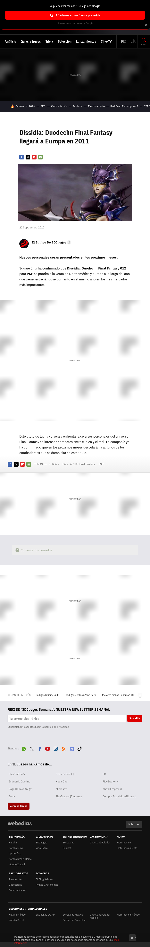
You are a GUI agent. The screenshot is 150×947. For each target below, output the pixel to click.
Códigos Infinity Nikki (48, 695)
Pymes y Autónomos (47, 884)
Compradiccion (17, 890)
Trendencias (15, 879)
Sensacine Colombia (74, 920)
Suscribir (134, 718)
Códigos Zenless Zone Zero (80, 695)
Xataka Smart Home (20, 859)
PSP (101, 464)
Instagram (56, 748)
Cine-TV (106, 41)
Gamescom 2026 (25, 106)
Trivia (49, 41)
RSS (64, 748)
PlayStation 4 (111, 781)
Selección (64, 41)
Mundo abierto (96, 106)
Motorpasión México (128, 914)
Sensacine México (73, 914)
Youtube (48, 748)
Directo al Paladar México (100, 916)
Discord (72, 748)
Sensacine (68, 842)
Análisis (10, 41)
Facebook (21, 157)
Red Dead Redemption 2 (124, 106)
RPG (43, 106)
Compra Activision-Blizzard (119, 796)
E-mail (40, 157)
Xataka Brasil (16, 920)
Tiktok (79, 748)
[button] (51, 242)
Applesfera (15, 853)
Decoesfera (15, 884)
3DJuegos (41, 842)
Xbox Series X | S (66, 774)
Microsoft (61, 789)
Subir (131, 824)
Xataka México (17, 914)
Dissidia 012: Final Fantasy (78, 464)
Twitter (28, 157)
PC (104, 774)
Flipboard (34, 157)
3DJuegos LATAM (45, 914)
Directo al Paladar (100, 842)
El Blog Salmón (44, 879)
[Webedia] (20, 823)
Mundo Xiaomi (17, 864)
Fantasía (77, 106)
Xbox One (62, 781)
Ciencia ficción (59, 106)
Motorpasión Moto (127, 848)
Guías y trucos (31, 41)
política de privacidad (56, 727)
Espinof (67, 848)
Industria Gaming (19, 781)
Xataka (13, 842)
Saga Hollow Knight (20, 789)
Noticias (54, 464)
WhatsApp (24, 748)
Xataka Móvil (16, 848)
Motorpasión (124, 842)
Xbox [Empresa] (112, 789)
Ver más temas (18, 806)
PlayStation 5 (17, 774)
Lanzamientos (86, 41)
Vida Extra (42, 848)
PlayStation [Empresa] (69, 796)
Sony (12, 796)
